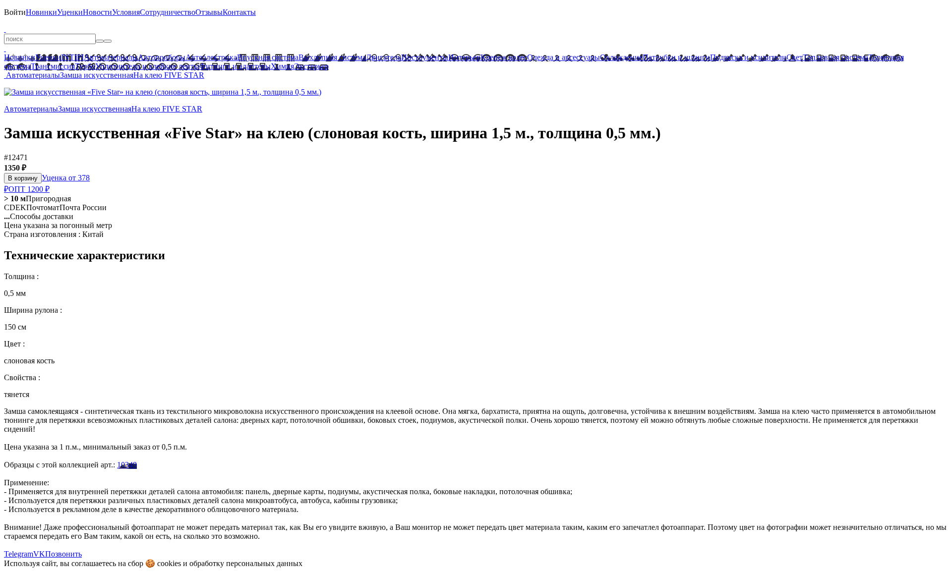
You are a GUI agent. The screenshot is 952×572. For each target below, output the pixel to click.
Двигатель (383, 57)
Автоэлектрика (211, 57)
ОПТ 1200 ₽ (29, 189)
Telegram (18, 554)
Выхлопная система (332, 57)
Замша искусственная (96, 75)
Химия (282, 66)
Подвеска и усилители (748, 57)
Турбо (85, 66)
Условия (126, 12)
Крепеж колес (503, 57)
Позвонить (63, 554)
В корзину (23, 178)
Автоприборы (161, 57)
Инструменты (424, 57)
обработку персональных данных (245, 563)
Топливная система (835, 57)
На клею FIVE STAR (168, 75)
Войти (15, 12)
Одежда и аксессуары (563, 57)
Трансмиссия (53, 66)
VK (39, 554)
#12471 (16, 157)
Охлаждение (621, 57)
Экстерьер (311, 66)
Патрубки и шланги (676, 57)
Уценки (70, 12)
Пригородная (37, 198)
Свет (794, 57)
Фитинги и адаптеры (235, 66)
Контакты (239, 12)
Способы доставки (38, 216)
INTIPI (72, 57)
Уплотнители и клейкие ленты (147, 66)
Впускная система (267, 57)
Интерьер (464, 57)
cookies (169, 563)
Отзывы (209, 12)
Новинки (41, 12)
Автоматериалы (111, 57)
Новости (97, 12)
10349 (127, 464)
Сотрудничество (167, 12)
